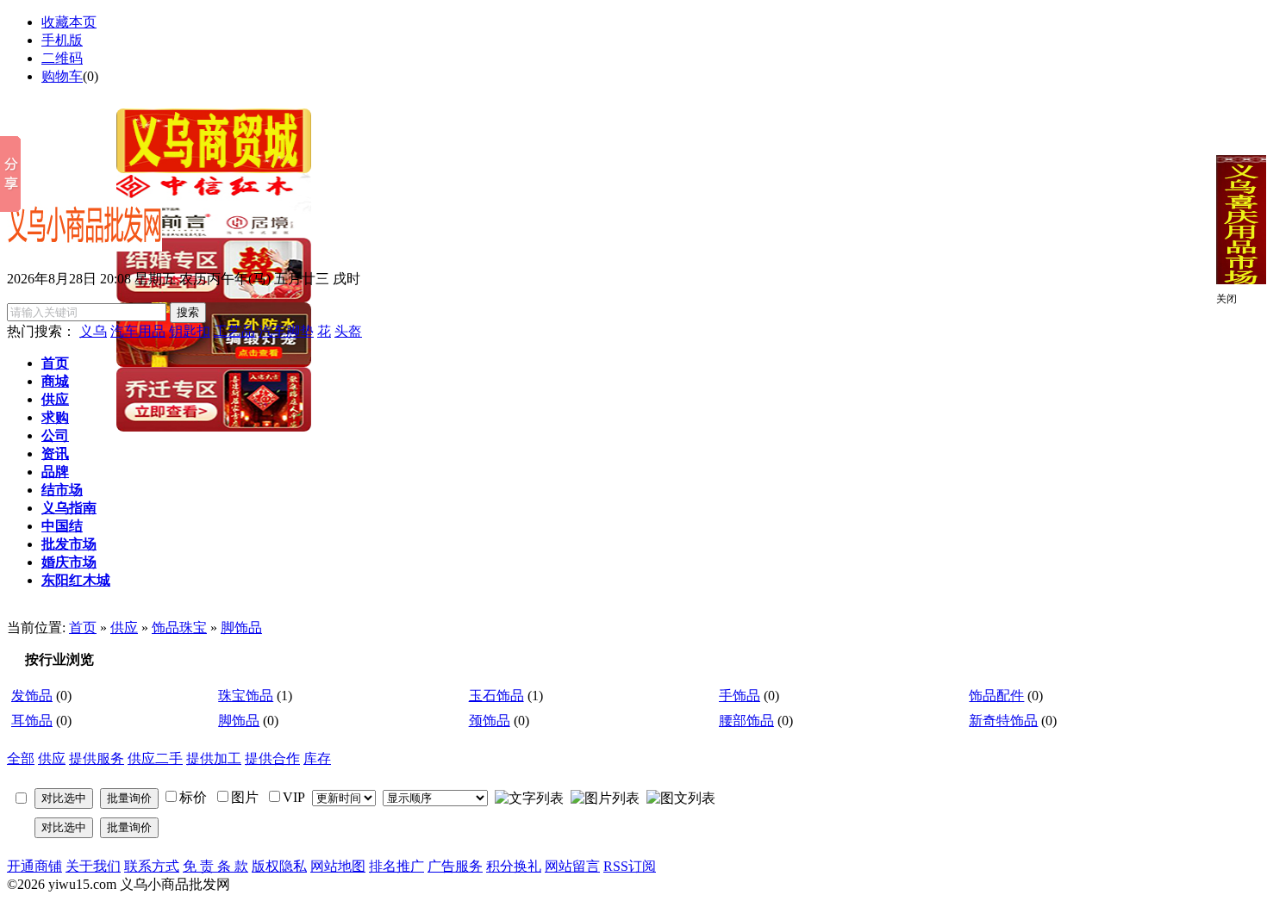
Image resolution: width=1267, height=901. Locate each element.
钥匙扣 (189, 331)
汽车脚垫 (286, 331)
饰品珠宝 (179, 627)
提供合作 (272, 758)
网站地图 (337, 866)
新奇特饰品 (1003, 720)
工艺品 (234, 331)
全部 (20, 758)
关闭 (1226, 299)
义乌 (93, 331)
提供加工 (213, 758)
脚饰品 (241, 627)
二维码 (62, 58)
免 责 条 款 (215, 866)
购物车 (62, 76)
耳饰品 (32, 720)
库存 (317, 758)
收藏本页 (69, 22)
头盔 (348, 331)
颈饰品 (489, 720)
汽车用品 (137, 331)
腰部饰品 (746, 720)
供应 (124, 627)
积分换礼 (513, 866)
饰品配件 (996, 695)
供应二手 (155, 758)
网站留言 (572, 866)
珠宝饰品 (245, 695)
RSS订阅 (629, 866)
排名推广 (396, 866)
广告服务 (455, 866)
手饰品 (739, 695)
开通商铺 (34, 866)
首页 (83, 627)
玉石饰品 (496, 695)
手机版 (62, 40)
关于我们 (93, 866)
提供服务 (96, 758)
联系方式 (151, 866)
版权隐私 (279, 866)
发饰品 (32, 695)
